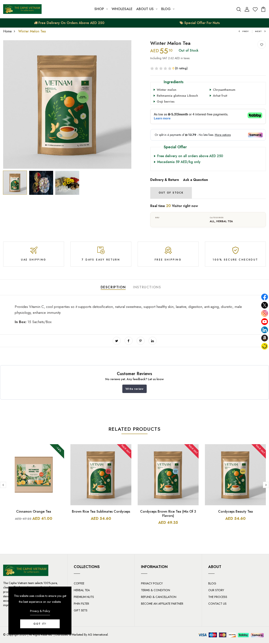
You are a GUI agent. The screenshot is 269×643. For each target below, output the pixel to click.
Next (258, 31)
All (212, 221)
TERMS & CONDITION (155, 590)
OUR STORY (216, 590)
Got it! (39, 624)
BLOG (166, 8)
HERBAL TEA (224, 221)
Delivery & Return (164, 179)
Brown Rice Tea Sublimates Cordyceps (101, 511)
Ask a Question (195, 179)
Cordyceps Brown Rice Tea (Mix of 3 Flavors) (168, 513)
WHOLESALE (122, 8)
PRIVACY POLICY (152, 583)
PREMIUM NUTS (84, 597)
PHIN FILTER (81, 604)
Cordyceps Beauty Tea (235, 511)
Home (7, 31)
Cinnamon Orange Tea (33, 511)
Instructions (147, 287)
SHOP (99, 8)
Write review (134, 389)
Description (113, 287)
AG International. (98, 634)
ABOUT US (145, 8)
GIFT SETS (80, 610)
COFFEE (79, 583)
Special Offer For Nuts (201, 22)
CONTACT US (217, 604)
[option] (67, 104)
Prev (246, 31)
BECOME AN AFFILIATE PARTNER (162, 604)
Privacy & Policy (40, 611)
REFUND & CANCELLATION (158, 597)
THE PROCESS (217, 597)
